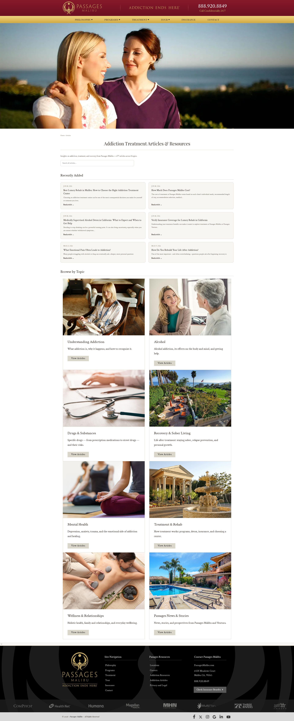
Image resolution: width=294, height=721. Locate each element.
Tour (107, 680)
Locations (154, 665)
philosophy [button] (83, 19)
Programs (110, 670)
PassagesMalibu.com (204, 665)
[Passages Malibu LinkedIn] (221, 717)
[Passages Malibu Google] (214, 717)
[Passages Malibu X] (200, 717)
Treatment (110, 675)
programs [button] (111, 19)
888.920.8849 (212, 6)
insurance (189, 19)
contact (213, 19)
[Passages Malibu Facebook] (194, 717)
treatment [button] (140, 19)
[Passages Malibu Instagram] (207, 717)
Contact (109, 690)
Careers (153, 670)
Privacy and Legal (158, 685)
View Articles (78, 358)
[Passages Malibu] (89, 8)
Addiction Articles (159, 680)
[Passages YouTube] (228, 717)
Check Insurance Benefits (209, 689)
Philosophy (110, 665)
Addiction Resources (160, 675)
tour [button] (165, 19)
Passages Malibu (76, 716)
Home (62, 135)
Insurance (110, 685)
